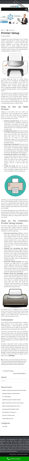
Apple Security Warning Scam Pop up (11, 406)
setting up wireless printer (7, 364)
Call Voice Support (15, 459)
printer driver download (14, 359)
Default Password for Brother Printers (11, 399)
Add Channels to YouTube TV (9, 412)
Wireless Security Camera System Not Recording (14, 390)
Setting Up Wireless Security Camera (11, 393)
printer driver (5, 359)
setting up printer (21, 362)
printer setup (8, 361)
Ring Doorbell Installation (20, 373)
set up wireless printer (12, 362)
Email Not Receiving (7, 371)
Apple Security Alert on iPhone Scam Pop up (12, 403)
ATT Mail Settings (6, 396)
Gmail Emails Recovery (7, 418)
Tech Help (4, 426)
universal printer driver (18, 364)
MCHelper (7, 443)
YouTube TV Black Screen (8, 415)
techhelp (8, 36)
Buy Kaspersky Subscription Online (10, 409)
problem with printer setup (17, 361)
